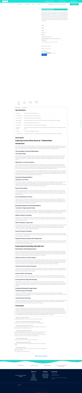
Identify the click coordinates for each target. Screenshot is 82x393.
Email (43, 48)
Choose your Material (45, 38)
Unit (42, 32)
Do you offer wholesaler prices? (21, 338)
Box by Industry (19, 4)
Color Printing (44, 36)
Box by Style (27, 4)
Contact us (33, 375)
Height (43, 30)
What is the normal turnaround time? (22, 317)
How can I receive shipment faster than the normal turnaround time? (28, 321)
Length (43, 25)
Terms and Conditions (33, 380)
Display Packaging (45, 375)
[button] (30, 317)
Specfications (44, 40)
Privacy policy (33, 377)
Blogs (39, 4)
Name (43, 46)
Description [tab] (24, 107)
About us (33, 4)
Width (43, 27)
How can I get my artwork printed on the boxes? (24, 325)
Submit (44, 54)
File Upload (44, 52)
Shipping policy (33, 378)
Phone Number (44, 51)
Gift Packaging (45, 377)
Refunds (33, 376)
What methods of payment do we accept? (23, 342)
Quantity (43, 34)
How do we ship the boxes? (21, 347)
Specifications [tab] (17, 107)
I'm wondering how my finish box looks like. (24, 330)
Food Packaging (45, 376)
